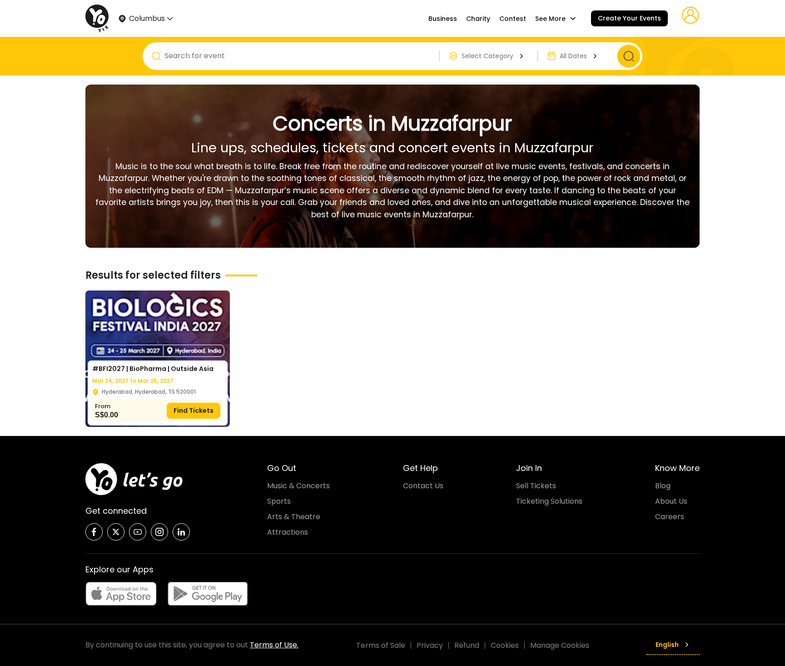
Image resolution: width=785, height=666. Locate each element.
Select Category (487, 55)
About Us (671, 501)
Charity (478, 18)
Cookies (505, 645)
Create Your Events (629, 18)
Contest (512, 18)
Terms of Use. (274, 645)
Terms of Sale (380, 645)
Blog (663, 486)
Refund (466, 645)
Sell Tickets (536, 486)
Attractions (287, 532)
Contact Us (423, 486)
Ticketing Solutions (549, 501)
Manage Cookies (559, 645)
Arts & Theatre (293, 516)
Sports (279, 501)
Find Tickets (194, 410)
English (667, 644)
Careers (669, 516)
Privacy (430, 645)
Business (442, 18)
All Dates (573, 55)
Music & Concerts (298, 486)
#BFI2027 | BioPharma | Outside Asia (153, 368)
